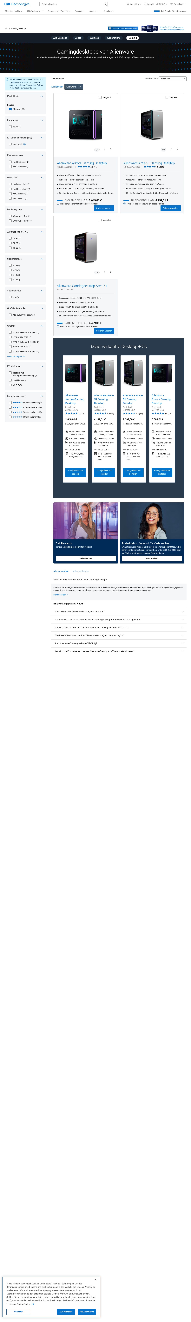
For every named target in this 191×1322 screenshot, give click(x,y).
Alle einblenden (61, 571)
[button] (134, 4)
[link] (149, 4)
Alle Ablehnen (66, 1312)
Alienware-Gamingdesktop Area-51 (82, 286)
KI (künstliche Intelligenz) (19, 137)
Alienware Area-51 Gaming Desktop (149, 163)
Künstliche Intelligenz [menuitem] (13, 11)
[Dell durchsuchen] (105, 4)
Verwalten (18, 1312)
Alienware (71, 86)
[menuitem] (35, 11)
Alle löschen (57, 86)
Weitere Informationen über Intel (172, 30)
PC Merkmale (13, 366)
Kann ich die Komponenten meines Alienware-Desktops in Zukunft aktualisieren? (95, 651)
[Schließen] (96, 1279)
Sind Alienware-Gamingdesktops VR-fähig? (76, 643)
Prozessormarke (15, 155)
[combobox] (73, 4)
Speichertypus (14, 290)
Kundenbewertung (16, 396)
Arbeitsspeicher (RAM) (18, 231)
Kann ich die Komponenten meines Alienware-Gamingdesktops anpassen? (91, 627)
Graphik (11, 326)
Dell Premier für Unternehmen (174, 11)
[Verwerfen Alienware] (80, 87)
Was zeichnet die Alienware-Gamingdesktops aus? (80, 611)
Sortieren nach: (151, 78)
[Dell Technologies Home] (16, 4)
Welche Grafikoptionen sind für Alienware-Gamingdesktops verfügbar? (89, 635)
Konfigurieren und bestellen (75, 472)
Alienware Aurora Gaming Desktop (82, 163)
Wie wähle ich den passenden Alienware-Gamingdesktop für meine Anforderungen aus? (98, 619)
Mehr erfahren (86, 558)
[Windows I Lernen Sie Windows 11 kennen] (123, 28)
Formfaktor (12, 120)
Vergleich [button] (107, 97)
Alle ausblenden (81, 571)
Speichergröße (14, 259)
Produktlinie (13, 96)
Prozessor (12, 177)
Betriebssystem (14, 209)
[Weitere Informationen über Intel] (150, 28)
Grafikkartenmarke (16, 308)
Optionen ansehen (104, 208)
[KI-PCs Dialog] (24, 144)
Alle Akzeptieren (87, 1312)
